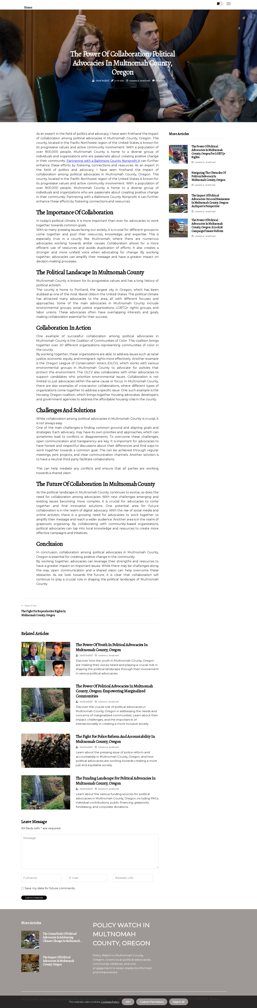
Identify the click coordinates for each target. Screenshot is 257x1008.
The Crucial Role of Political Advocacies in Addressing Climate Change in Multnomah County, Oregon (61, 937)
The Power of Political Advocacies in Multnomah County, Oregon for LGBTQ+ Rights (208, 151)
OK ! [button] (128, 1001)
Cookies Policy (110, 1001)
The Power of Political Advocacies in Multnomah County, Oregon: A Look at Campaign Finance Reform (207, 225)
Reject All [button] (178, 1001)
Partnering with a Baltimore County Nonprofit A (103, 161)
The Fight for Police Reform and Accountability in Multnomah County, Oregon (115, 739)
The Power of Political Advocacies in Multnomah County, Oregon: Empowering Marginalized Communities (114, 691)
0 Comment (160, 80)
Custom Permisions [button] (151, 1001)
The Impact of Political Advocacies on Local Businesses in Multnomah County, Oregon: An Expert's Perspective (211, 200)
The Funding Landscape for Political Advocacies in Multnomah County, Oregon (115, 780)
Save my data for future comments (50, 888)
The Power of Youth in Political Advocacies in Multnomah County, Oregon (112, 647)
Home (28, 7)
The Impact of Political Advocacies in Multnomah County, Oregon (58, 961)
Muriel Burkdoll (102, 80)
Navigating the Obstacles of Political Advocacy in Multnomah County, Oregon (209, 176)
